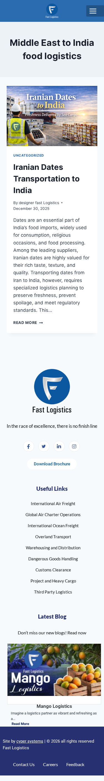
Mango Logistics (54, 706)
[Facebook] (28, 446)
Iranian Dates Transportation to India (46, 178)
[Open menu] (95, 11)
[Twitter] (43, 446)
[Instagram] (74, 446)
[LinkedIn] (59, 446)
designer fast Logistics (39, 202)
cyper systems (29, 741)
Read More (28, 322)
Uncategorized (28, 155)
